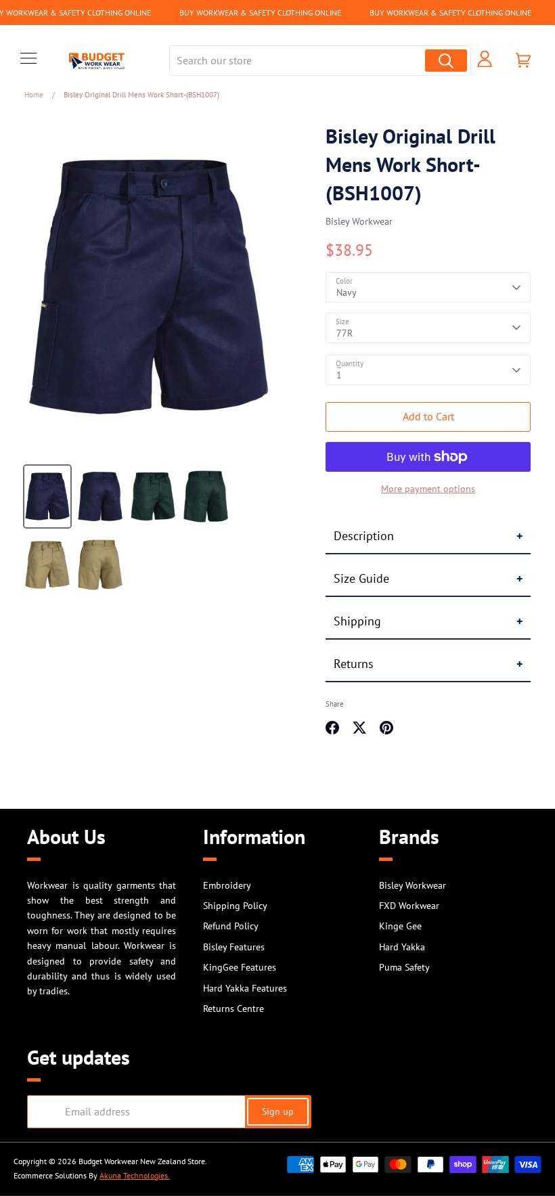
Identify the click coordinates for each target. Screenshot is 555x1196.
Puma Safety (404, 967)
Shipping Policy (235, 906)
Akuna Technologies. (134, 1175)
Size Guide (361, 578)
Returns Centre (233, 1008)
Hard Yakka (402, 947)
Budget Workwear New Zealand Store (142, 1161)
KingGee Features (239, 967)
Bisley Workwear (359, 221)
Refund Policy (231, 926)
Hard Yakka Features (245, 988)
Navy (346, 292)
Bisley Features (234, 947)
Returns (354, 663)
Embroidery (227, 885)
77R (344, 333)
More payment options (428, 489)
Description (364, 536)
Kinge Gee (400, 926)
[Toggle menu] (28, 60)
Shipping (357, 621)
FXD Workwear (409, 906)
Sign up (278, 1111)
